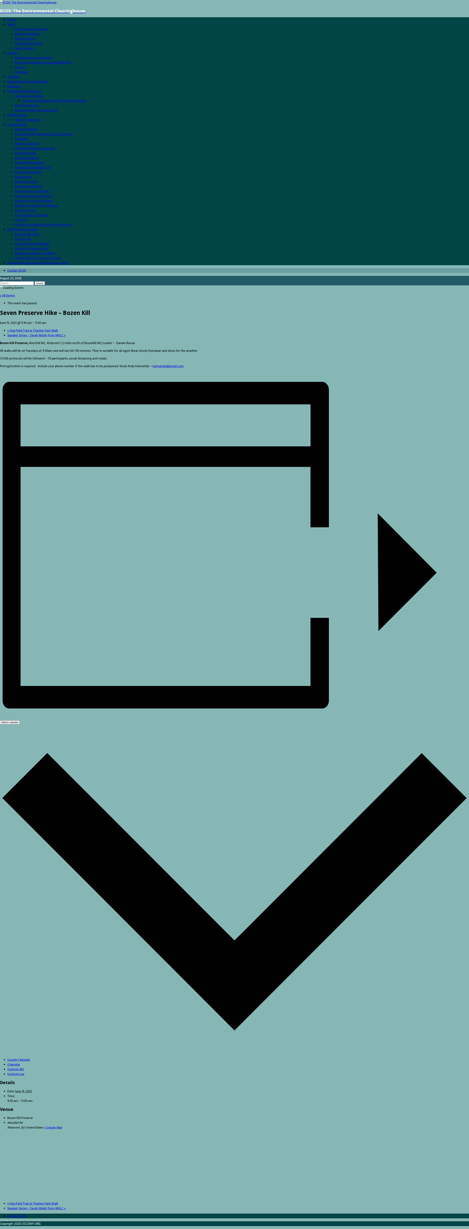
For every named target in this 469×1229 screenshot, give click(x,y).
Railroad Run (23, 177)
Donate (20, 67)
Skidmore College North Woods (36, 205)
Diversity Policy (25, 38)
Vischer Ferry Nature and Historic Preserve (43, 224)
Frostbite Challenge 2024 (32, 248)
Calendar (13, 76)
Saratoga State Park (28, 186)
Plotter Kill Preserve (28, 172)
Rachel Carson (24, 48)
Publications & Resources (24, 91)
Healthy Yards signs (28, 119)
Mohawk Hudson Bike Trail (32, 167)
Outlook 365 (15, 1069)
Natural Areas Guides (29, 96)
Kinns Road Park (25, 153)
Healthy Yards (16, 115)
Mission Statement (27, 34)
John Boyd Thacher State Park (35, 148)
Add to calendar (9, 722)
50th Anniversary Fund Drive (33, 57)
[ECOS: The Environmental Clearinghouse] (28, 2)
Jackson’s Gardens (27, 143)
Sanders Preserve (26, 181)
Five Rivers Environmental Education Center (44, 134)
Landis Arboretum (27, 158)
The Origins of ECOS (28, 43)
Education (14, 86)
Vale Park (21, 220)
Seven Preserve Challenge (32, 243)
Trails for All (23, 239)
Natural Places (17, 124)
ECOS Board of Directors (31, 29)
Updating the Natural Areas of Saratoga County (54, 100)
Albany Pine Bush (26, 129)
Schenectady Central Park (32, 191)
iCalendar (13, 1064)
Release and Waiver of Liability (35, 253)
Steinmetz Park (25, 210)
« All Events (7, 295)
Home (11, 19)
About (11, 24)
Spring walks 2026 (27, 234)
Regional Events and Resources (28, 81)
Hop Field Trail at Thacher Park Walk (32, 330)
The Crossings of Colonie (31, 215)
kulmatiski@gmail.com (168, 366)
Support (12, 53)
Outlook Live (15, 1074)
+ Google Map (53, 1127)
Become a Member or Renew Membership (43, 62)
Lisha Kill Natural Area (29, 162)
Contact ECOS (16, 270)
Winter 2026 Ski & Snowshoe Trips (38, 258)
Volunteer (21, 72)
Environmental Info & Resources (36, 110)
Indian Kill (21, 138)
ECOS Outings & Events (22, 229)
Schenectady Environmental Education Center (38, 262)
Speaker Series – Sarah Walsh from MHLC (36, 335)
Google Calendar (18, 1059)
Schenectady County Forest (33, 196)
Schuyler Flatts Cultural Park (33, 200)
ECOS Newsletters (27, 105)
